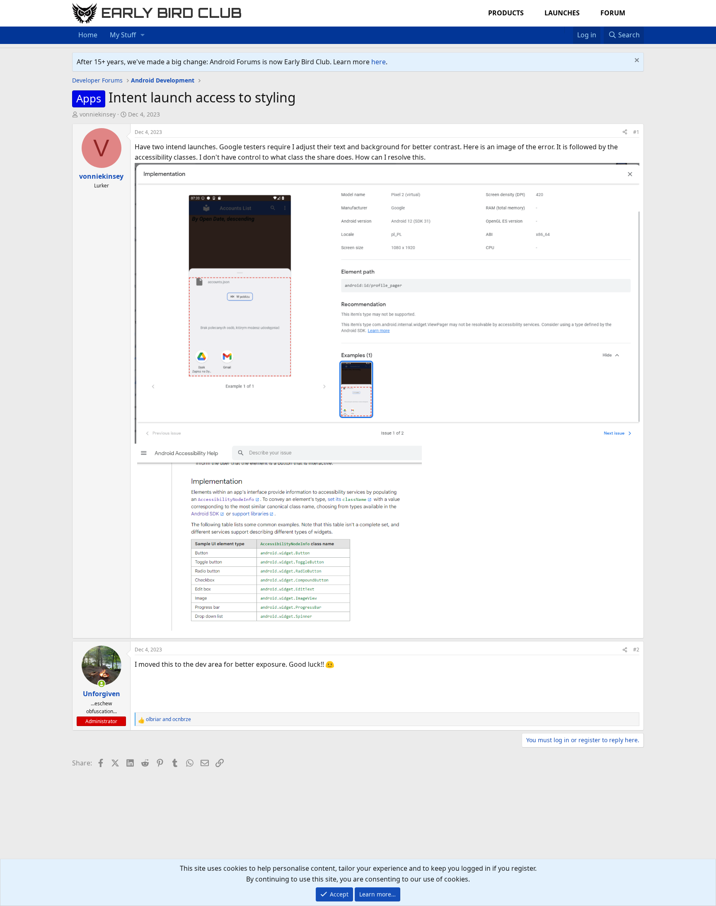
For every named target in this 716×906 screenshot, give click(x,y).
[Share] (624, 132)
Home (87, 34)
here (378, 61)
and (168, 719)
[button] (143, 35)
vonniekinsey (98, 114)
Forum (612, 12)
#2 (636, 649)
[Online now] (101, 684)
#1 (636, 132)
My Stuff (123, 34)
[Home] (560, 30)
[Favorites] (568, 30)
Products (506, 12)
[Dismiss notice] (635, 61)
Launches (562, 12)
